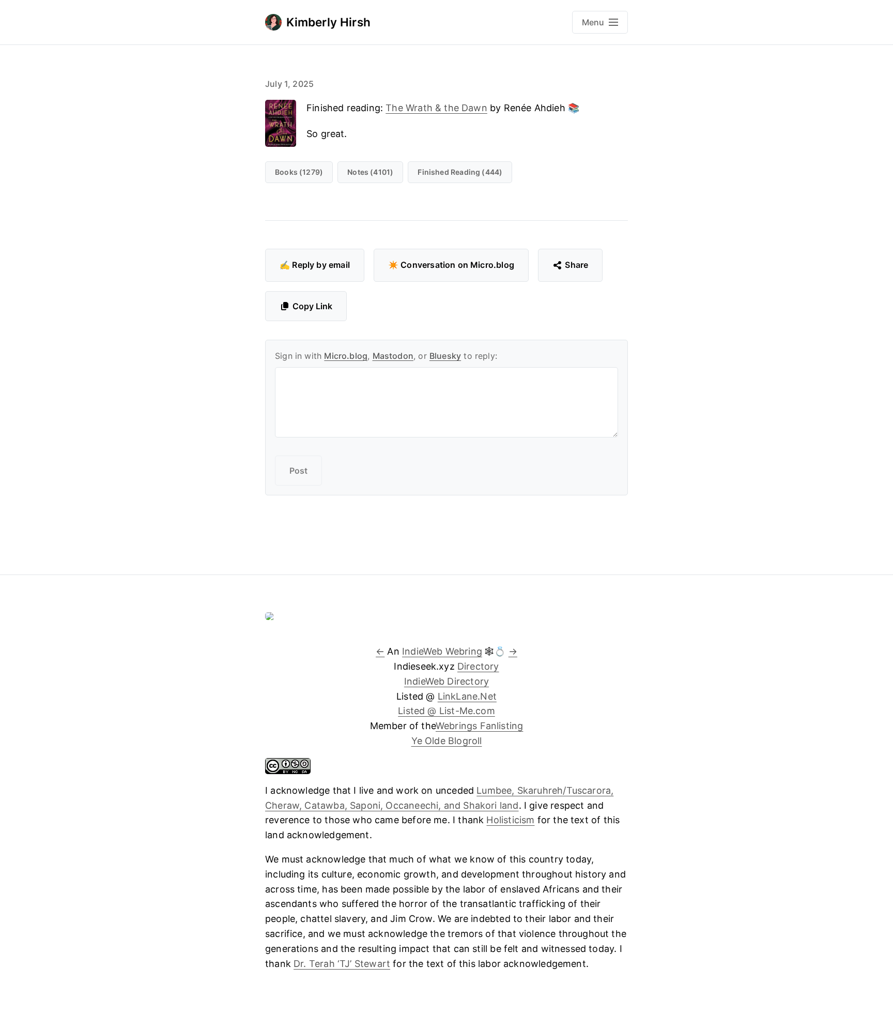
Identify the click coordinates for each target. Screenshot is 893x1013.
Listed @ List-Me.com (446, 710)
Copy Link (312, 306)
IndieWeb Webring (442, 651)
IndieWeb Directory (446, 681)
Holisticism (510, 819)
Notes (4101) (370, 172)
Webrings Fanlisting (479, 725)
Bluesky (445, 356)
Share (576, 265)
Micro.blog (345, 356)
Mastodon (393, 356)
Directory (478, 666)
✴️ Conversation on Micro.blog (451, 265)
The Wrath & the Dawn (436, 107)
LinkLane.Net (467, 696)
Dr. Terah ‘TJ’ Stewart (342, 963)
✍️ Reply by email (315, 265)
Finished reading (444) (460, 172)
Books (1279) (299, 172)
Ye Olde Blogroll (446, 740)
